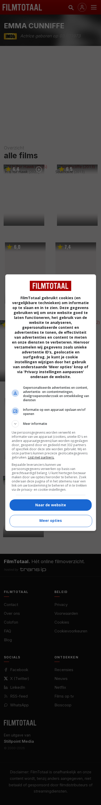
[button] (51, 423)
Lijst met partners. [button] (41, 457)
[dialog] (50, 402)
